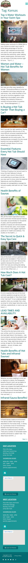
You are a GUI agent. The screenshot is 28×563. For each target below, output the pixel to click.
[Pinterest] (13, 560)
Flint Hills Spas (7, 449)
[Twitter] (8, 560)
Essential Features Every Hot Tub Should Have (13, 151)
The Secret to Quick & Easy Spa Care (12, 238)
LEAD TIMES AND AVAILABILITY (10, 312)
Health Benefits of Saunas (11, 192)
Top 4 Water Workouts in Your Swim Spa (13, 16)
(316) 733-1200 (7, 455)
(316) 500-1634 (7, 509)
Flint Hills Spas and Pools (11, 503)
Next (25, 439)
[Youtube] (11, 560)
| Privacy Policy (17, 555)
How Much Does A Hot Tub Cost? (13, 274)
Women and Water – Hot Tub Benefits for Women (12, 66)
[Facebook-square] (5, 526)
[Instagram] (16, 560)
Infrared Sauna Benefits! (14, 397)
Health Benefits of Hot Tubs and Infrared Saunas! (13, 353)
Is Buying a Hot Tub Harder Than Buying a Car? (13, 109)
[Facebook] (5, 473)
